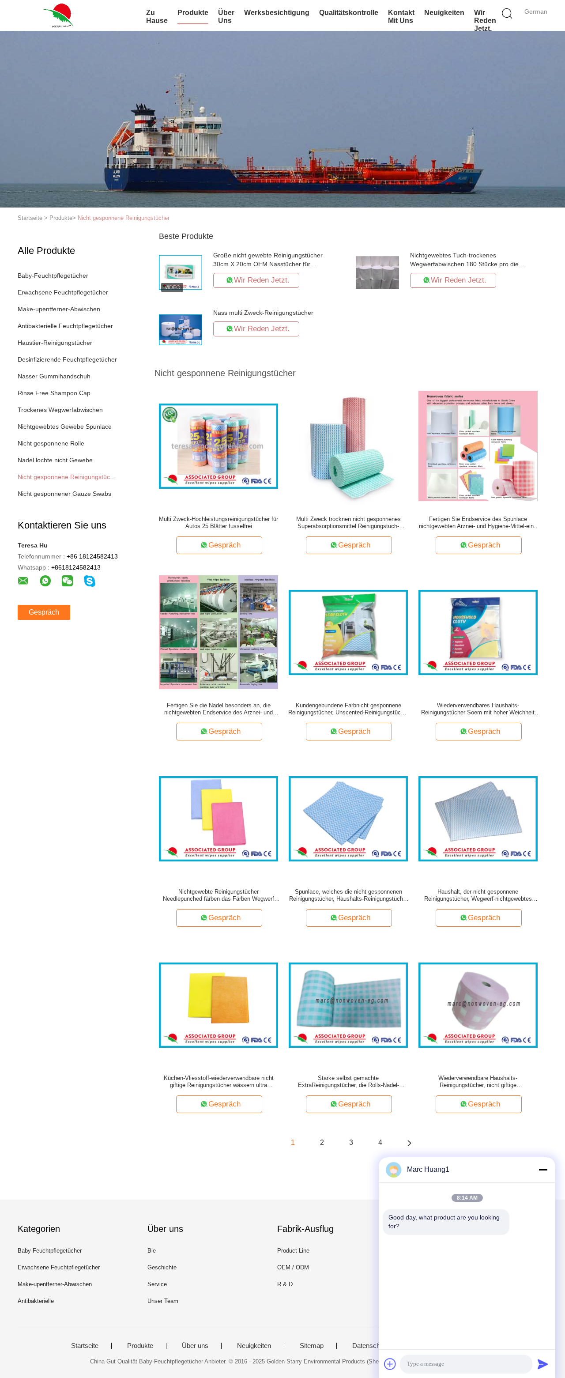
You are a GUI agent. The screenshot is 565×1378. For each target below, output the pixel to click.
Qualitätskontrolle (348, 12)
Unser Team (162, 1301)
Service (157, 1284)
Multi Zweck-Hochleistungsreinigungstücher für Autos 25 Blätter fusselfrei (218, 522)
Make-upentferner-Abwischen (59, 309)
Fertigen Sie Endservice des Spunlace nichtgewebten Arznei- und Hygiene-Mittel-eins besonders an (478, 523)
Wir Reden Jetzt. (485, 20)
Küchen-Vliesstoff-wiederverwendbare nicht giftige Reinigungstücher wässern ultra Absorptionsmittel (219, 1082)
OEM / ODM (293, 1267)
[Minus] (543, 1169)
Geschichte (162, 1267)
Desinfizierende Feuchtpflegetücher (67, 359)
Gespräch (44, 612)
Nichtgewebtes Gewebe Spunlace (65, 426)
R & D (285, 1284)
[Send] (543, 1364)
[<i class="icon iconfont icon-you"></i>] (409, 1143)
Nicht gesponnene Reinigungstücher (124, 218)
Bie (151, 1250)
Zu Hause (157, 16)
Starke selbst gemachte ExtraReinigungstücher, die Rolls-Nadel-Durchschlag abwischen (348, 1082)
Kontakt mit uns (401, 16)
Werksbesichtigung (276, 12)
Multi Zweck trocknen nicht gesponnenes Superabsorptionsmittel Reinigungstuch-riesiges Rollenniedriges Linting (348, 523)
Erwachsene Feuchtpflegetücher (63, 292)
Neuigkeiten (444, 12)
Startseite (84, 1346)
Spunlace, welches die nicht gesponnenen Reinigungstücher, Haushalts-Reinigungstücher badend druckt (348, 895)
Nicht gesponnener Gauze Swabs (64, 493)
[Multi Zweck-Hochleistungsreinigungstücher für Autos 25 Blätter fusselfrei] (218, 445)
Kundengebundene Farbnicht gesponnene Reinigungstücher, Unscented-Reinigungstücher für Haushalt (348, 709)
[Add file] (390, 1364)
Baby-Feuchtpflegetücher (53, 275)
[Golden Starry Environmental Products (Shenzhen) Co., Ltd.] (61, 15)
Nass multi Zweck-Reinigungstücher (263, 312)
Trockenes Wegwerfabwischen (60, 409)
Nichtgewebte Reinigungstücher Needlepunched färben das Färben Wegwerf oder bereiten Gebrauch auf (218, 895)
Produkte (192, 12)
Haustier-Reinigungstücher (55, 342)
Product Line (293, 1250)
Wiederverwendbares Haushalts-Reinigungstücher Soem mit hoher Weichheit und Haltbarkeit (478, 709)
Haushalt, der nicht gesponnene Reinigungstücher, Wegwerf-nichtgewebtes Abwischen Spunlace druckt (478, 895)
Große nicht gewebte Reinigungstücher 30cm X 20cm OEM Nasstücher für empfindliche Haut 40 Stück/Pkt (268, 264)
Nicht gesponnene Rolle (51, 443)
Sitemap (312, 1346)
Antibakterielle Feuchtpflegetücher (65, 325)
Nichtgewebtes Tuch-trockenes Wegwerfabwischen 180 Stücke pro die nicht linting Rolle (464, 264)
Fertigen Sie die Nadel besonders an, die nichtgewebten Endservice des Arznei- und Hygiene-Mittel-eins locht (218, 709)
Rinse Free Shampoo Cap (54, 392)
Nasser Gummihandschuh (54, 376)
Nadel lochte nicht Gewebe (55, 460)
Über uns (226, 16)
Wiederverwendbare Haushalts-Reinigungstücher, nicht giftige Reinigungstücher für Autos (477, 1082)
